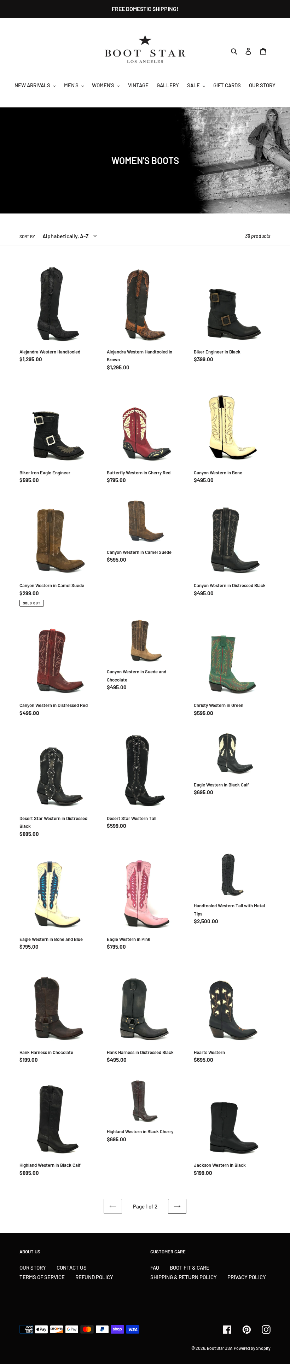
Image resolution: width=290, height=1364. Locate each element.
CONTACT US (72, 1267)
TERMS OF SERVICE (42, 1277)
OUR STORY (32, 1267)
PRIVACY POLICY (246, 1277)
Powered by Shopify (252, 1348)
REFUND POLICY (94, 1277)
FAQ (154, 1267)
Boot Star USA (220, 1348)
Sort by (27, 236)
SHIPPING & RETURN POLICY (183, 1277)
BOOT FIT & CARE (189, 1267)
